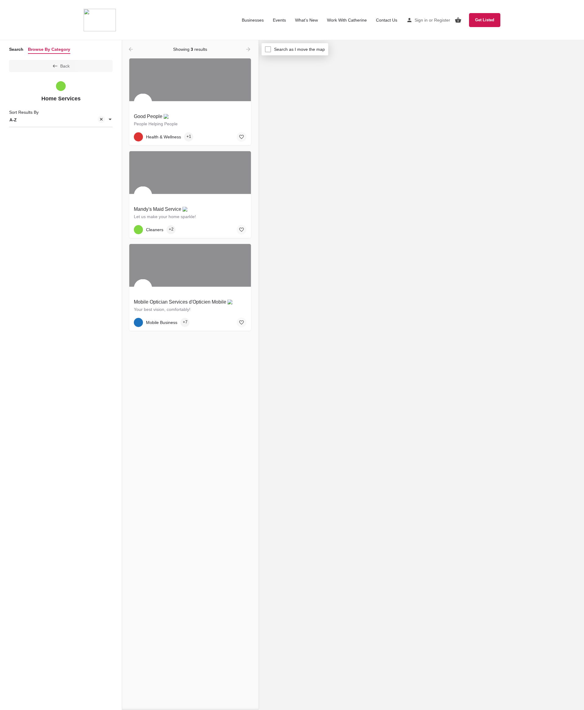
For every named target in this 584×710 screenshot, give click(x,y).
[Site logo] (100, 19)
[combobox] (61, 120)
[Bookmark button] (241, 137)
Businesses (253, 20)
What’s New (306, 20)
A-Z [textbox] (13, 119)
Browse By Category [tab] (49, 49)
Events (279, 20)
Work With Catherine (347, 20)
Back (65, 66)
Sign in (421, 20)
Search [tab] (16, 49)
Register (442, 20)
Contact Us (386, 20)
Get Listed (484, 20)
